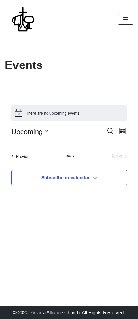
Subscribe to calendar (65, 177)
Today (69, 155)
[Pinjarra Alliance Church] (24, 19)
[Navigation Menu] (125, 19)
